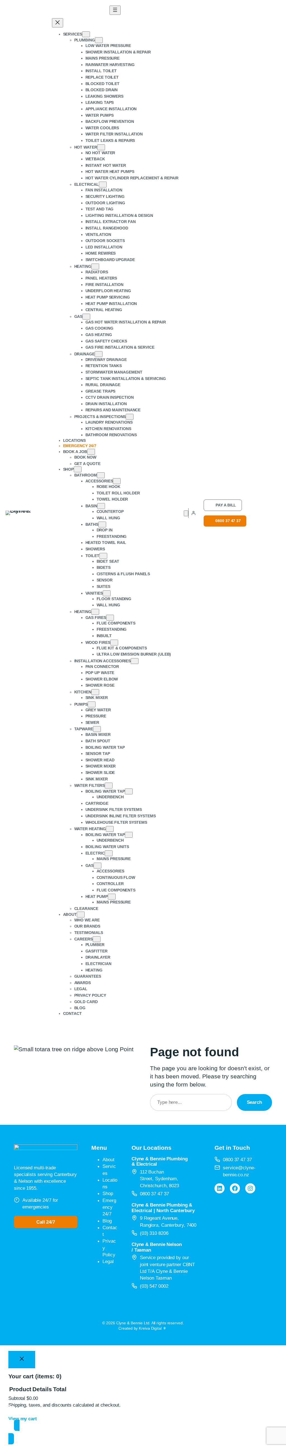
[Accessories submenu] (117, 481)
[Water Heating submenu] (110, 829)
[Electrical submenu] (103, 184)
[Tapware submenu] (97, 729)
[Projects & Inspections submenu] (130, 417)
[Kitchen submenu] (95, 692)
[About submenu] (81, 914)
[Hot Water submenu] (101, 147)
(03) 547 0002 (154, 1286)
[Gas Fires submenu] (110, 618)
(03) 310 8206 (154, 1233)
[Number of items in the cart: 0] (186, 513)
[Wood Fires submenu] (114, 643)
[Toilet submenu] (103, 556)
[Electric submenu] (109, 853)
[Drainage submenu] (99, 354)
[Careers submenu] (97, 939)
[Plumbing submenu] (99, 40)
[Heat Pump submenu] (112, 897)
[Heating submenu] (95, 266)
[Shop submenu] (78, 469)
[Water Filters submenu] (109, 785)
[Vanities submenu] (107, 593)
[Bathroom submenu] (101, 475)
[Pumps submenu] (92, 704)
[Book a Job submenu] (91, 452)
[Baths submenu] (102, 524)
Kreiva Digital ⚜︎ (152, 1328)
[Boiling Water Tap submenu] (129, 791)
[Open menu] (115, 10)
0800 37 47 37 (228, 520)
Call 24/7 (45, 1222)
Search (254, 1102)
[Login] (193, 513)
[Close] (21, 1359)
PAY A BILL (226, 505)
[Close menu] (57, 22)
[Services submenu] (86, 34)
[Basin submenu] (101, 506)
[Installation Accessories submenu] (135, 661)
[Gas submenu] (86, 317)
